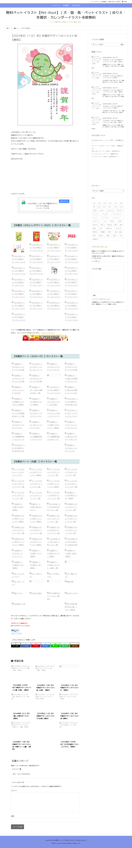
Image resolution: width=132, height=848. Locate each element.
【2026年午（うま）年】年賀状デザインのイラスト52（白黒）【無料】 (112, 60)
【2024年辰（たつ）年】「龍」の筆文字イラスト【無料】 (21, 715)
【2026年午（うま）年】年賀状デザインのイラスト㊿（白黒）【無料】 (112, 121)
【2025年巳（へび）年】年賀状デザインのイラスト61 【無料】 (69, 687)
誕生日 (101, 235)
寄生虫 (110, 225)
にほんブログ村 (16, 633)
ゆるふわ (119, 210)
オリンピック (117, 214)
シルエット (117, 218)
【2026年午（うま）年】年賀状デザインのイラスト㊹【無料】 (69, 715)
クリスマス (105, 218)
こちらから (104, 304)
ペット (18, 28)
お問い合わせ (111, 1)
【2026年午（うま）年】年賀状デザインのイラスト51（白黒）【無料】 (112, 91)
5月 (116, 203)
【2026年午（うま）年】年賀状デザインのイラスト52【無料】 (112, 76)
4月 (110, 203)
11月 (115, 207)
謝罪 (108, 235)
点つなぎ (118, 228)
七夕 (105, 221)
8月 (99, 207)
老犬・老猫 (118, 232)
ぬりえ (102, 210)
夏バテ (103, 225)
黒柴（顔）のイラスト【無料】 (101, 151)
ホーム (10, 28)
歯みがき (109, 228)
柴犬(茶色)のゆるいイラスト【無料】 (103, 140)
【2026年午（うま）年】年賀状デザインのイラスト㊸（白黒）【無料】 (45, 687)
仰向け (112, 221)
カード (95, 218)
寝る (116, 225)
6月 (121, 203)
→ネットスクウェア (48, 333)
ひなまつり (110, 210)
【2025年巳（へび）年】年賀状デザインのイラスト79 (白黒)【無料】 (45, 715)
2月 (99, 203)
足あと (115, 235)
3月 (105, 203)
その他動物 (27, 28)
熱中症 (95, 232)
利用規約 (104, 1)
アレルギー (105, 214)
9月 (104, 207)
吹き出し (95, 225)
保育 (120, 221)
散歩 (121, 225)
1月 (94, 203)
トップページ (96, 1)
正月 (101, 228)
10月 (109, 207)
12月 (121, 207)
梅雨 (94, 228)
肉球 (94, 235)
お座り (95, 210)
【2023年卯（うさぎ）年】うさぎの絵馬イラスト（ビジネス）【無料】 (69, 744)
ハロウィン (96, 221)
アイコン (95, 214)
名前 (12, 816)
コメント (14, 790)
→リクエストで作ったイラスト (101, 299)
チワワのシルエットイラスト (100, 154)
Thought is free (76, 843)
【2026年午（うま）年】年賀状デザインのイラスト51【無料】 (112, 107)
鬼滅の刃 (95, 239)
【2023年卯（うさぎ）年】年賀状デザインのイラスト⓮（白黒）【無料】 (21, 687)
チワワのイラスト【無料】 (100, 156)
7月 (94, 207)
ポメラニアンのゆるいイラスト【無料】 (104, 146)
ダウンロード (64, 201)
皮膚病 (103, 232)
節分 (109, 232)
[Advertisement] (45, 175)
